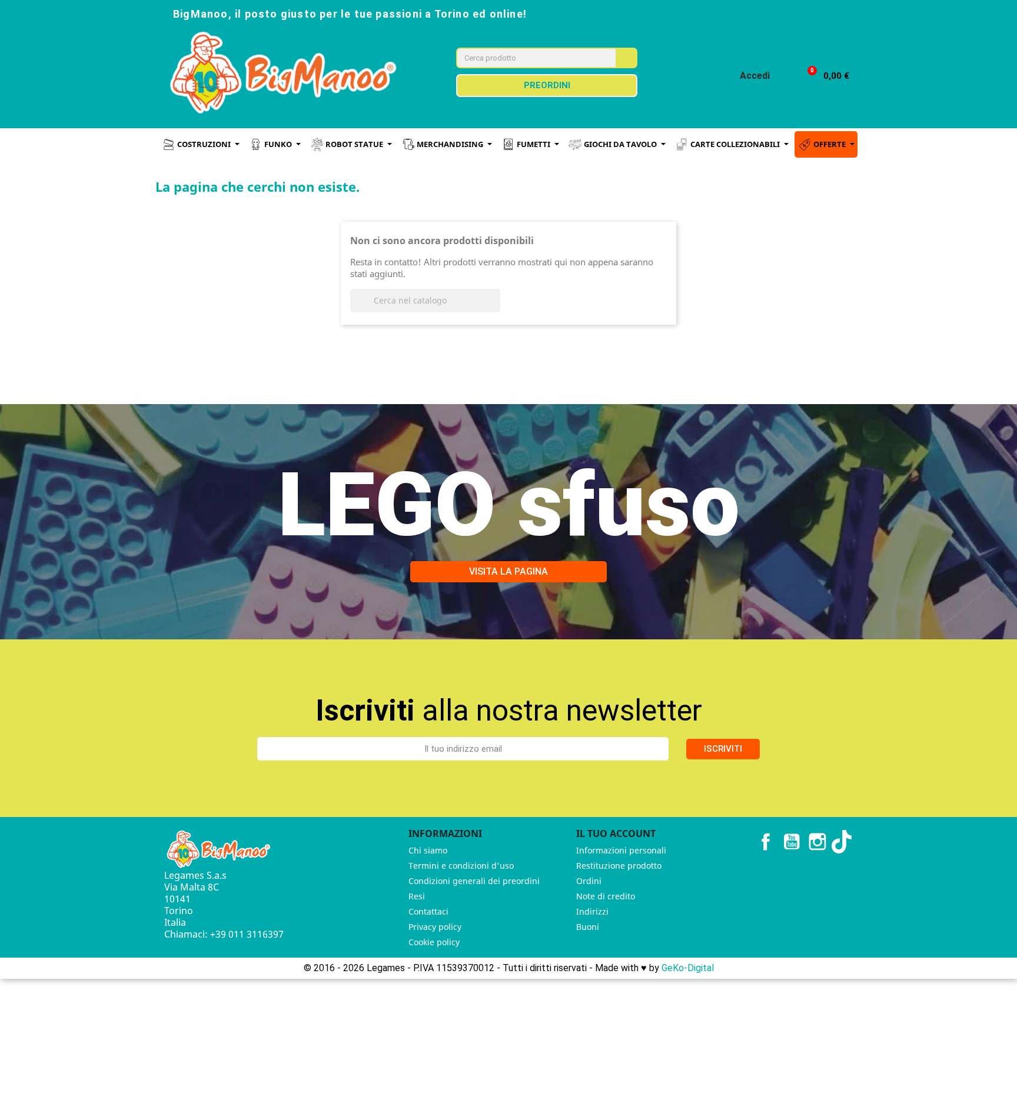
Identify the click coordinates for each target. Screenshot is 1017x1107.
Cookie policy (434, 942)
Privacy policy (434, 926)
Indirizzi (592, 911)
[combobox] (528, 58)
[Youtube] (805, 13)
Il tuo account (616, 833)
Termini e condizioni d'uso (461, 865)
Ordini (588, 880)
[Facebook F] (753, 13)
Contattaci (428, 911)
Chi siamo (427, 850)
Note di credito (605, 896)
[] (495, 308)
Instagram (817, 841)
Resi (416, 896)
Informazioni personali (621, 850)
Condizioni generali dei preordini (474, 880)
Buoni (587, 926)
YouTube (791, 841)
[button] (823, 76)
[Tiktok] (831, 13)
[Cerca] (626, 58)
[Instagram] (779, 13)
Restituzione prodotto (619, 865)
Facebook (765, 841)
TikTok (843, 841)
